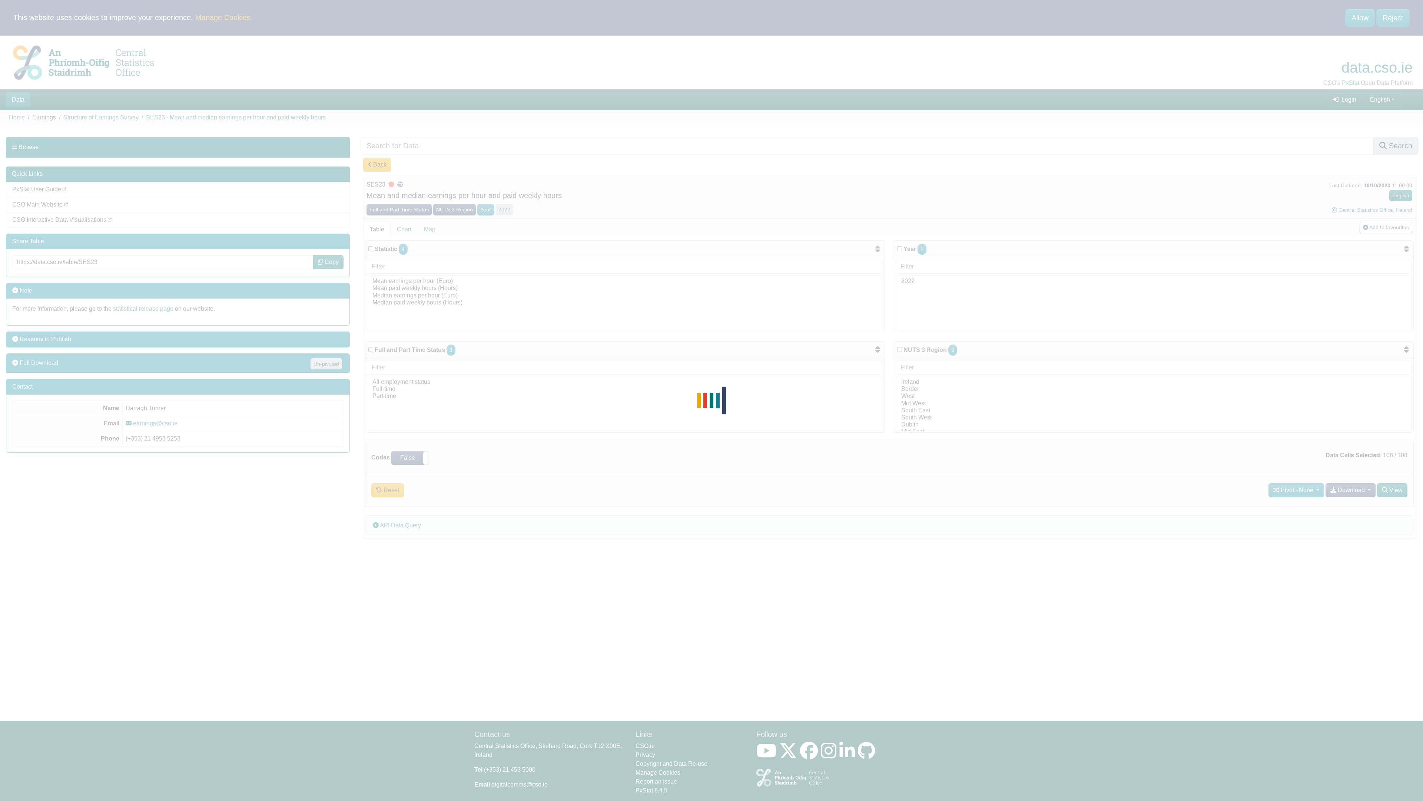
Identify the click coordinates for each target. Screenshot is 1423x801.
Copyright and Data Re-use (671, 764)
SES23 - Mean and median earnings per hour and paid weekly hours (236, 117)
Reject (1393, 18)
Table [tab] (377, 229)
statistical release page (143, 309)
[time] (899, 248)
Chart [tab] (404, 229)
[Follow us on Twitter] (789, 755)
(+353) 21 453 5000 (509, 770)
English (1380, 99)
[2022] (1153, 281)
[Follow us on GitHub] (868, 755)
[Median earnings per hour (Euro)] (625, 295)
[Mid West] (1153, 403)
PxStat (1350, 83)
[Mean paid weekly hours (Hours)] (625, 288)
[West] (1153, 396)
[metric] (370, 248)
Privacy (645, 755)
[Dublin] (1153, 424)
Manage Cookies (223, 17)
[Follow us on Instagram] (830, 755)
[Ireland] (1153, 382)
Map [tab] (429, 229)
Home (17, 117)
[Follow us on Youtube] (767, 755)
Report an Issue (656, 781)
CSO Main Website (38, 204)
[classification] (370, 349)
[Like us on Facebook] (810, 755)
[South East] (1153, 410)
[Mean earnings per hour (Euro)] (625, 281)
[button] (409, 458)
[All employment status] (625, 382)
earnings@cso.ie (155, 423)
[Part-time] (625, 396)
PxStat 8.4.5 (651, 790)
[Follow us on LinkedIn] (848, 755)
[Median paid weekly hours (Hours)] (625, 302)
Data (18, 99)
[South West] (1153, 417)
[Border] (1153, 389)
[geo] (899, 349)
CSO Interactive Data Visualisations (60, 220)
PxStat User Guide (37, 189)
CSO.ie (645, 746)
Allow (1360, 18)
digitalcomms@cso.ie (519, 784)
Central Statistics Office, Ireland (1375, 210)
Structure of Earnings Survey (101, 117)
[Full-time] (625, 389)
